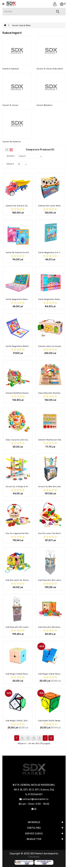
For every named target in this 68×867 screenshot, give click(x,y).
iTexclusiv (33, 856)
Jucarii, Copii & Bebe (21, 25)
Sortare (10, 156)
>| (51, 738)
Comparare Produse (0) (40, 149)
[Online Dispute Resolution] (43, 862)
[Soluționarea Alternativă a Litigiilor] (24, 862)
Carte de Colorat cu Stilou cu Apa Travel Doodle (29, 252)
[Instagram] (35, 809)
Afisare (10, 164)
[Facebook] (33, 809)
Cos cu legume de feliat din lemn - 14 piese (28, 533)
